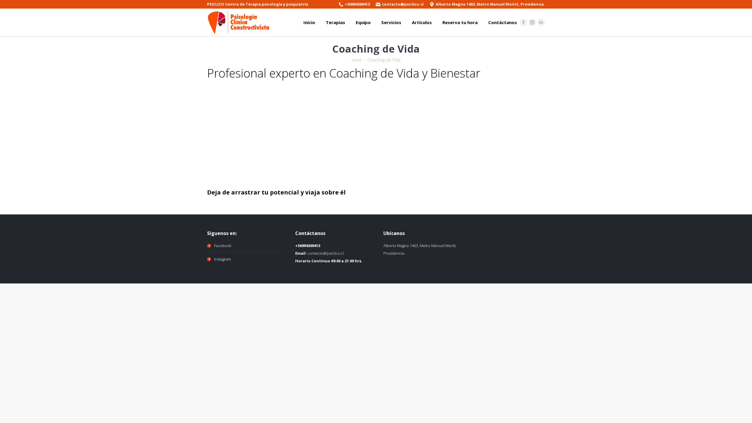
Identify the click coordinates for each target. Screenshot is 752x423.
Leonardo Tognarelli (236, 180)
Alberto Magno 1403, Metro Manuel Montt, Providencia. (490, 4)
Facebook (222, 245)
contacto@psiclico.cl (403, 4)
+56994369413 (357, 4)
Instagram (222, 259)
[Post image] (236, 129)
